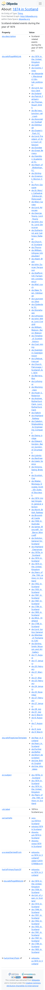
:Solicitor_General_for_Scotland (37, 541)
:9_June (36, 729)
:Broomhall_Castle (36, 516)
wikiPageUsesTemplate (14, 737)
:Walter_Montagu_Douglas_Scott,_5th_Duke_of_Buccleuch (37, 488)
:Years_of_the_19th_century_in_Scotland (37, 576)
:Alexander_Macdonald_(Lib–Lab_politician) (37, 79)
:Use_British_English (37, 762)
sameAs (7, 818)
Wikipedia (36, 980)
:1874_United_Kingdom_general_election (37, 502)
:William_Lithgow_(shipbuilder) (37, 253)
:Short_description (37, 756)
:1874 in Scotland (36, 821)
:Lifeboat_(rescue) (37, 360)
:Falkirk (36, 412)
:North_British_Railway (37, 511)
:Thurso (36, 247)
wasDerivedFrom (11, 852)
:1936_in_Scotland (36, 891)
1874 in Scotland (25, 9)
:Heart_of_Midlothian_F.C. (37, 167)
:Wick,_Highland (36, 619)
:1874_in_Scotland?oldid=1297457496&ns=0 (37, 858)
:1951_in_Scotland (36, 916)
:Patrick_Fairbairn (37, 97)
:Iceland (36, 93)
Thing (20, 13)
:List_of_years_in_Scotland (37, 898)
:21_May (36, 677)
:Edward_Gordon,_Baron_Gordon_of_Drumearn (37, 447)
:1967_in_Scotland (36, 602)
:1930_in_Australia (36, 522)
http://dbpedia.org (28, 16)
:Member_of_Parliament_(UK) (37, 638)
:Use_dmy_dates (37, 767)
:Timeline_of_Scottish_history (36, 338)
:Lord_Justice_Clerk (37, 89)
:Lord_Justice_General (37, 630)
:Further (36, 749)
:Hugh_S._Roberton (37, 394)
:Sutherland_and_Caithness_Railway (36, 234)
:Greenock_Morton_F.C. (37, 179)
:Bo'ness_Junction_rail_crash (37, 113)
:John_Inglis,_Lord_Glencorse (37, 224)
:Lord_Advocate (36, 209)
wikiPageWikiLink (11, 56)
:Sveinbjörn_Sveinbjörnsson (37, 353)
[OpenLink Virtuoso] (13, 974)
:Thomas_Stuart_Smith (37, 105)
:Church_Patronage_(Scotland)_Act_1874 (37, 368)
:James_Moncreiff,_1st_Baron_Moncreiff (37, 531)
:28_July (36, 709)
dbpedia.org (24, 19)
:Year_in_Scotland (37, 739)
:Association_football (37, 120)
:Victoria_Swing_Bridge (37, 470)
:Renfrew (36, 458)
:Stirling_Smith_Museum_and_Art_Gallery (37, 647)
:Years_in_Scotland (37, 745)
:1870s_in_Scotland (37, 554)
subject (7, 775)
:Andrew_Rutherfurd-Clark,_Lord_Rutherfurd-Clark (37, 404)
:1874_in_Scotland (37, 559)
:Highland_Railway (37, 417)
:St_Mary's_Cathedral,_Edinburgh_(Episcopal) (37, 194)
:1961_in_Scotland (36, 596)
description (9, 36)
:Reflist (35, 752)
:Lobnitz (36, 455)
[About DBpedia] (9, 3)
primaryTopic (11, 958)
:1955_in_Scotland (36, 591)
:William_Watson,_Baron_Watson (37, 330)
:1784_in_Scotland (36, 608)
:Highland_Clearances (37, 548)
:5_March (37, 715)
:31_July (36, 712)
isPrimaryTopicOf (11, 869)
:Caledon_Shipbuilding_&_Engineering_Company (37, 427)
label (6, 809)
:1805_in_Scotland (36, 613)
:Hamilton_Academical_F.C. (36, 159)
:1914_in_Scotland (36, 905)
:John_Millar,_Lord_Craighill (37, 321)
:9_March (37, 732)
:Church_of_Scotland (36, 243)
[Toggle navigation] (40, 3)
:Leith (35, 65)
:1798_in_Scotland (36, 625)
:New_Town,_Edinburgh (37, 293)
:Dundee (36, 147)
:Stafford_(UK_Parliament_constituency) (37, 277)
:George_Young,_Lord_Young (37, 216)
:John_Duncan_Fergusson (37, 267)
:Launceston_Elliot (37, 300)
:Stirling (36, 173)
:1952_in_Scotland (36, 585)
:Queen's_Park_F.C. (36, 132)
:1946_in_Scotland (36, 911)
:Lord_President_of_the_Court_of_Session (37, 140)
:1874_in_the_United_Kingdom (36, 59)
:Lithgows (37, 315)
